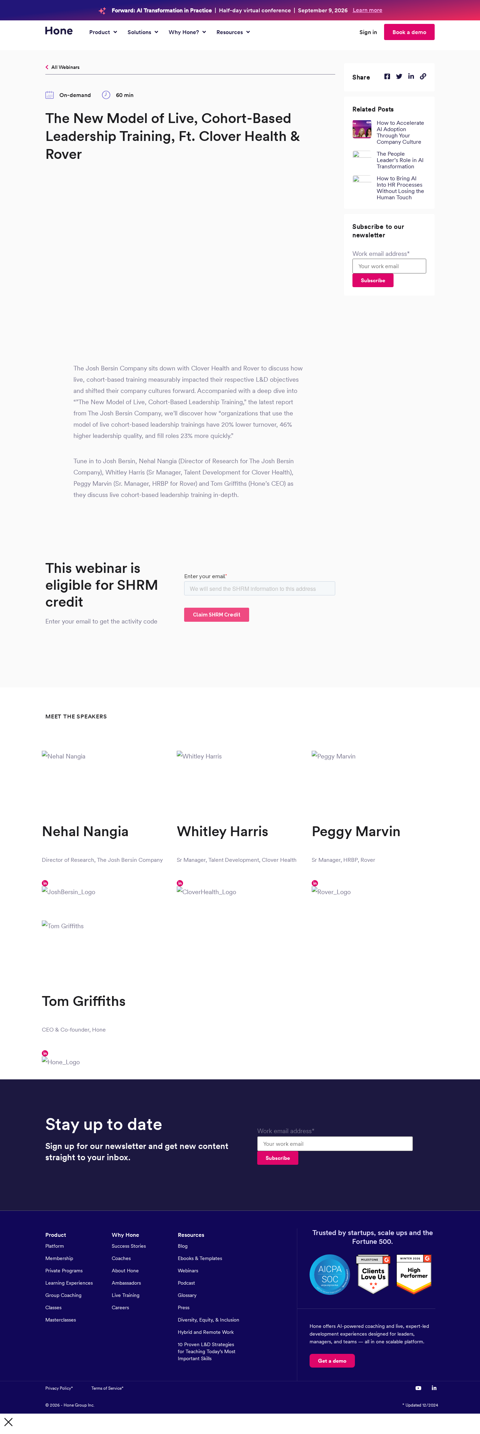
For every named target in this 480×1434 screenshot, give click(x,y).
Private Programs (64, 1270)
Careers (120, 1307)
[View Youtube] (419, 1388)
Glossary (187, 1295)
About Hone (125, 1270)
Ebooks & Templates (200, 1258)
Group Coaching (63, 1295)
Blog (183, 1246)
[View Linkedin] (434, 1388)
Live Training (126, 1295)
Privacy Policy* (59, 1388)
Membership (59, 1258)
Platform (54, 1246)
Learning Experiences (69, 1283)
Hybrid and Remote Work (206, 1332)
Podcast (186, 1283)
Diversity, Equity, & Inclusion (208, 1320)
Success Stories (129, 1246)
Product (55, 1234)
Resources (191, 1234)
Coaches (121, 1258)
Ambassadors (126, 1283)
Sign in (368, 31)
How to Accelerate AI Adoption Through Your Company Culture (400, 132)
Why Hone (125, 1234)
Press (183, 1307)
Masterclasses (60, 1320)
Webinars (188, 1270)
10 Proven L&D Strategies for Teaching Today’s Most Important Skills (206, 1351)
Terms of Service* (107, 1388)
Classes (53, 1307)
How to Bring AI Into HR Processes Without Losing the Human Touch (400, 188)
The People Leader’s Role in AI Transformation (400, 160)
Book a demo (409, 31)
